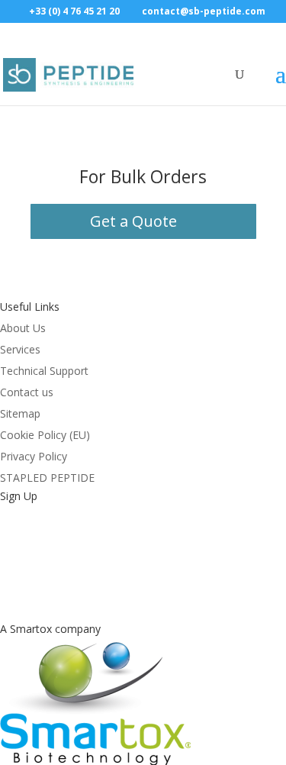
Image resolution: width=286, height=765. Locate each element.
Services (20, 349)
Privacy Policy (33, 456)
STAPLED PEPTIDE (47, 477)
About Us (23, 328)
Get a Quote (133, 221)
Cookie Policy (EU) (45, 435)
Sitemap (20, 413)
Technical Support (44, 370)
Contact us (26, 392)
